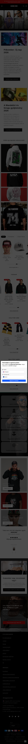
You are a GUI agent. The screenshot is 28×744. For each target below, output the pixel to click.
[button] (14, 372)
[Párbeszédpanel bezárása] (26, 362)
